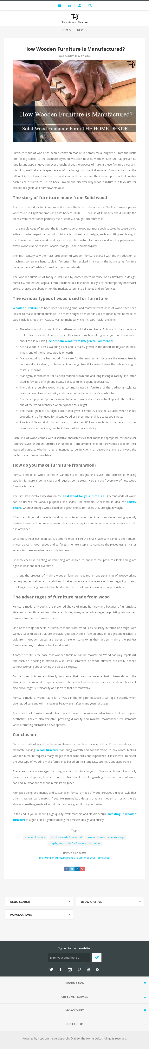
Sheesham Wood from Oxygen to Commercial (81, 341)
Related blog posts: (74, 853)
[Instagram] (70, 969)
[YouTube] (88, 969)
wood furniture (48, 750)
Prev (68, 30)
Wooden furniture (25, 308)
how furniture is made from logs (105, 837)
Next (80, 30)
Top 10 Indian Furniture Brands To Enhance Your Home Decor (74, 857)
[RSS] (98, 969)
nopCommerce (47, 1038)
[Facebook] (60, 969)
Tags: (74, 830)
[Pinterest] (79, 969)
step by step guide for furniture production (74, 843)
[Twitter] (51, 969)
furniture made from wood (66, 837)
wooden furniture (35, 837)
